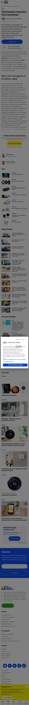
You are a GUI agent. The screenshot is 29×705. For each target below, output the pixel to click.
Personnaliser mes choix (8, 361)
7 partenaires (18, 346)
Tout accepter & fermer (15, 365)
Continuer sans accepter (20, 339)
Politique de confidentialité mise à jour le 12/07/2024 (14, 359)
